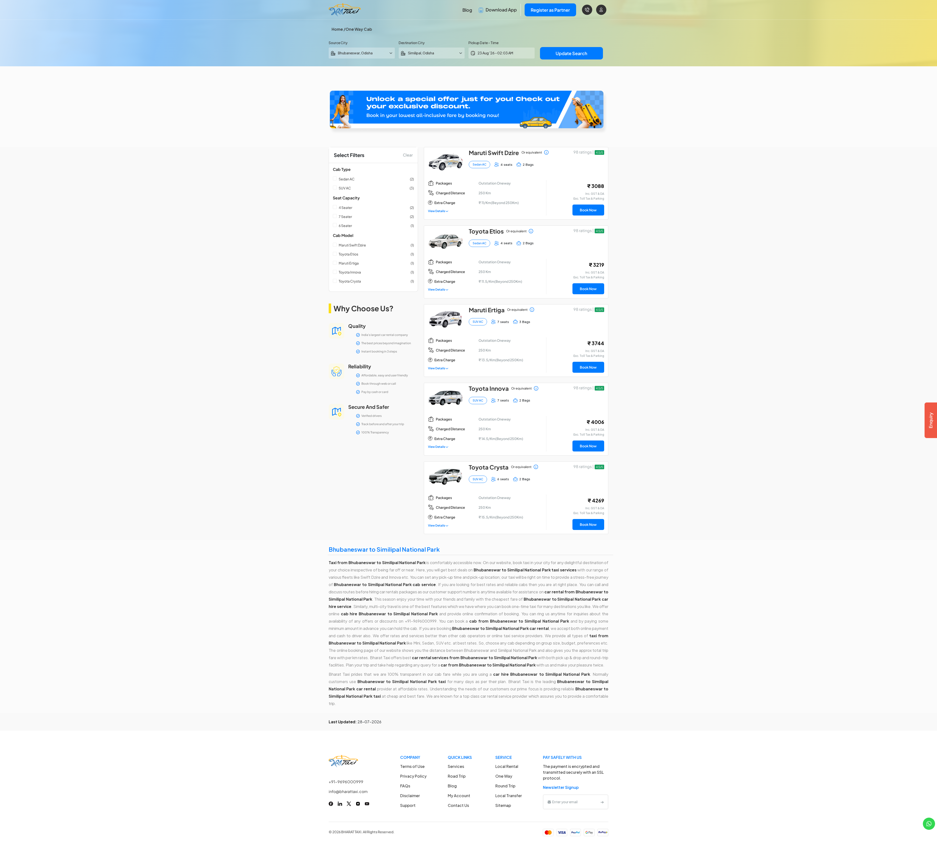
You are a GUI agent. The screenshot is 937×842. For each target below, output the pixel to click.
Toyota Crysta (350, 281)
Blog (467, 10)
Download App (501, 9)
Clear (408, 154)
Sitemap (503, 805)
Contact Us (458, 805)
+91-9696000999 (346, 781)
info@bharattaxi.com (348, 791)
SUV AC (345, 188)
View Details (437, 211)
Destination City (412, 42)
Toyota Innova (350, 272)
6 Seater (345, 225)
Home (337, 29)
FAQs (405, 785)
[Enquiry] (930, 420)
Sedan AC (347, 179)
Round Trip (505, 785)
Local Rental (506, 766)
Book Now (588, 210)
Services (456, 766)
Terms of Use (412, 766)
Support (408, 805)
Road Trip (457, 776)
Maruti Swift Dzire (352, 245)
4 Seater (345, 207)
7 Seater (345, 216)
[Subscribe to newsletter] (602, 802)
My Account (459, 795)
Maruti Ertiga (349, 263)
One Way (503, 776)
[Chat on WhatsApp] (929, 823)
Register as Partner (550, 10)
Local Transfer (508, 795)
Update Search (571, 53)
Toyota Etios (348, 254)
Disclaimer (410, 795)
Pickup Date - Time (483, 42)
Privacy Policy (413, 776)
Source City (338, 42)
